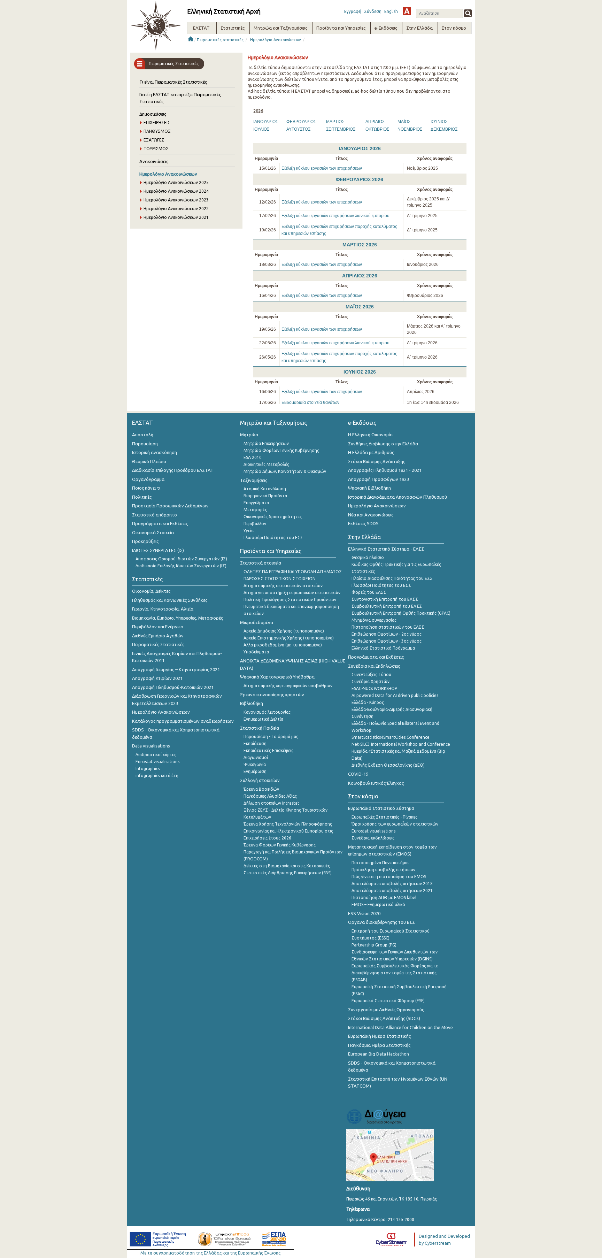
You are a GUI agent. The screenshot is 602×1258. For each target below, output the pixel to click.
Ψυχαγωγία (255, 764)
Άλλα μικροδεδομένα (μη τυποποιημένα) (283, 645)
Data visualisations (151, 745)
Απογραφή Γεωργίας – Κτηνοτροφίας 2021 (176, 669)
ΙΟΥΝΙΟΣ (439, 121)
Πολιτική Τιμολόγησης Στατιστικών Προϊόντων (290, 599)
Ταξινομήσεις (253, 480)
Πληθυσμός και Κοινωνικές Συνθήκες (169, 600)
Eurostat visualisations (157, 761)
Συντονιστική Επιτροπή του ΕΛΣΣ (385, 599)
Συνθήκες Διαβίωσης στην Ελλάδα (383, 443)
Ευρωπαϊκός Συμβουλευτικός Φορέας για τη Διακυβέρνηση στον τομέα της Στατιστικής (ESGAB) (395, 973)
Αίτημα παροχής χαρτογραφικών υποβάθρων (288, 685)
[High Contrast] (407, 11)
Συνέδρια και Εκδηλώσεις (374, 665)
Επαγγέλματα (256, 502)
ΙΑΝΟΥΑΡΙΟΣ (265, 121)
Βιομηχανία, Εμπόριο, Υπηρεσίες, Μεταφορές (177, 617)
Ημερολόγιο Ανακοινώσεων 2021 (176, 217)
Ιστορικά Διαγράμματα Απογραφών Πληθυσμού (397, 496)
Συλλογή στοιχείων (260, 780)
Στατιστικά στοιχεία (260, 562)
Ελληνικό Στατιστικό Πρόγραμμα (383, 648)
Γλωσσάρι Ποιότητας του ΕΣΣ (273, 537)
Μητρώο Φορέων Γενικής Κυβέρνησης (281, 450)
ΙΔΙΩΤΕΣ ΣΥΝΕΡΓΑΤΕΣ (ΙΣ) (158, 550)
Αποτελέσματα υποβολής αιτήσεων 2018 (392, 883)
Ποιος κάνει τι (146, 487)
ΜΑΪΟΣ (404, 121)
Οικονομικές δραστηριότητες (273, 516)
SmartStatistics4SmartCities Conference (391, 737)
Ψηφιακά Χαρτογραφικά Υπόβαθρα (277, 676)
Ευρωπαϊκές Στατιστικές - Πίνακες (384, 817)
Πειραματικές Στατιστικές (158, 644)
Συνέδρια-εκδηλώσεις (373, 838)
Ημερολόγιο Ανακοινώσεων (275, 40)
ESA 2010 (253, 457)
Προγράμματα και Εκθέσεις (160, 523)
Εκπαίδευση (255, 743)
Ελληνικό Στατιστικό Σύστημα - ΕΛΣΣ (386, 548)
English (391, 11)
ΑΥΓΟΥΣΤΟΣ (298, 129)
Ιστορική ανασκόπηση (154, 452)
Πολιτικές (142, 496)
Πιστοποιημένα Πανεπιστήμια (380, 862)
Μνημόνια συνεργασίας (374, 620)
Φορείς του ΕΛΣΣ (369, 592)
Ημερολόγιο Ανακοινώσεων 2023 (176, 200)
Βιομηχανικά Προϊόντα (265, 495)
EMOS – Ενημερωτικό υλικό (378, 904)
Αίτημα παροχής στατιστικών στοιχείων (283, 585)
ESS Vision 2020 (364, 913)
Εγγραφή (352, 11)
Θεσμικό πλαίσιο (368, 557)
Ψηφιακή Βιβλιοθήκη (369, 487)
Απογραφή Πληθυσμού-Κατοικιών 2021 (173, 687)
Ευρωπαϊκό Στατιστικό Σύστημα (381, 808)
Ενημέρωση (255, 771)
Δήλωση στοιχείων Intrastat (271, 803)
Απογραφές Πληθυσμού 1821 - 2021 (385, 470)
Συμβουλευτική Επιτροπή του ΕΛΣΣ (387, 606)
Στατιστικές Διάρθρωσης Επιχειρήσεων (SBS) (288, 872)
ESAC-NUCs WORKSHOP (374, 688)
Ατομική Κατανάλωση (265, 488)
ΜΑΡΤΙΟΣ (335, 121)
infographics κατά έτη (157, 775)
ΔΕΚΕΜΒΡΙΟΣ (444, 129)
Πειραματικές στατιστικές (220, 40)
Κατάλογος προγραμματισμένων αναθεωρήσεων (183, 721)
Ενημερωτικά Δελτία (263, 719)
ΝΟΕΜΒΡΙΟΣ (410, 129)
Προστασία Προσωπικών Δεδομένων (170, 505)
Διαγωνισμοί (256, 757)
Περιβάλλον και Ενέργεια (157, 626)
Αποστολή (142, 434)
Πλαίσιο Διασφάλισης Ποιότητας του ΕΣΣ (392, 578)
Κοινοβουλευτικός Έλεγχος (376, 783)
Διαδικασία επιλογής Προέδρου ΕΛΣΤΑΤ (173, 470)
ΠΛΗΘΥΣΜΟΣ (157, 131)
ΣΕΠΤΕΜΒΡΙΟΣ (340, 129)
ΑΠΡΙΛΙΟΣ (375, 121)
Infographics (148, 768)
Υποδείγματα (256, 652)
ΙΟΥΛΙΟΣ (261, 129)
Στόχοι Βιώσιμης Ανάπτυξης (376, 461)
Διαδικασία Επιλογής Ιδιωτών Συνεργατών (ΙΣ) (181, 565)
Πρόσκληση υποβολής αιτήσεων (383, 869)
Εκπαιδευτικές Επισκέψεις (268, 750)
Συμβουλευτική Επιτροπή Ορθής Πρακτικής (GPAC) (401, 613)
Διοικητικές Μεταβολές (266, 464)
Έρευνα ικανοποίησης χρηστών (272, 694)
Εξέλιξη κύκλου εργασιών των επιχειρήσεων (321, 168)
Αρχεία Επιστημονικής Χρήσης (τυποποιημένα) (289, 638)
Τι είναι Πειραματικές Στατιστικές (173, 81)
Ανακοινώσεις (153, 161)
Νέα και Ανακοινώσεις (370, 514)
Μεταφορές (255, 509)
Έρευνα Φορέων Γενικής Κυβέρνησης (280, 845)
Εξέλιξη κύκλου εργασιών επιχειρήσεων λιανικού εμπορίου (335, 215)
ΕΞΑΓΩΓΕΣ (154, 140)
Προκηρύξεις (145, 541)
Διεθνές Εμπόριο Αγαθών (158, 635)
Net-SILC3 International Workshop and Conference (401, 744)
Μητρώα (249, 434)
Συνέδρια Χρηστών (370, 681)
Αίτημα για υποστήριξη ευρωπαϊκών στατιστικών (292, 592)
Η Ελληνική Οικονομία (370, 434)
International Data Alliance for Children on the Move (400, 1027)
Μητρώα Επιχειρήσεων (266, 443)
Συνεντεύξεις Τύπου (371, 674)
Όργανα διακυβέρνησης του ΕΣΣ (381, 922)
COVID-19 (358, 774)
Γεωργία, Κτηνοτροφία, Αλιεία (162, 608)
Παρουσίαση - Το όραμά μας (271, 736)
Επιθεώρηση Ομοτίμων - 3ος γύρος (387, 641)
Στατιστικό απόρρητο (154, 514)
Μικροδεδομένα (256, 622)
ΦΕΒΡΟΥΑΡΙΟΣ (301, 121)
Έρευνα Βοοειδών (261, 789)
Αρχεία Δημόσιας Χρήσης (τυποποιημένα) (284, 631)
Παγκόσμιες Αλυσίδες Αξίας (270, 796)
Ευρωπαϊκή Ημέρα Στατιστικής (379, 1036)
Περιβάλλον (255, 523)
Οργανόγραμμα (148, 479)
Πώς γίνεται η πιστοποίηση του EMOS (389, 876)
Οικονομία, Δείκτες (151, 591)
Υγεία (249, 530)
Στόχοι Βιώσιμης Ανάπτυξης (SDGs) (384, 1018)
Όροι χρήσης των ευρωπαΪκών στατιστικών (395, 824)
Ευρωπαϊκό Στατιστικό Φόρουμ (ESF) (388, 1000)
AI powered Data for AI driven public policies (395, 695)
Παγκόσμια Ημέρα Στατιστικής (379, 1045)
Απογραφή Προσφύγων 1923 (378, 479)
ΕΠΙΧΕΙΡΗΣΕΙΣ (157, 122)
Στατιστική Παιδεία (259, 728)
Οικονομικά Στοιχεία (153, 532)
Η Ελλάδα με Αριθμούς (371, 452)
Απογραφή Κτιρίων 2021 (157, 678)
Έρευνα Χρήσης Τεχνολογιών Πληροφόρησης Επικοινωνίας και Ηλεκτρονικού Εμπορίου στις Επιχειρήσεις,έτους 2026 (288, 831)
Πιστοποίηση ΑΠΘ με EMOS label (384, 897)
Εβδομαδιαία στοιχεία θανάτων (310, 402)
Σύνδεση (372, 11)
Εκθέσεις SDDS (363, 523)
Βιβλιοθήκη (251, 703)
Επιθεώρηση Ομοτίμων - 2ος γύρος (387, 634)
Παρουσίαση (145, 443)
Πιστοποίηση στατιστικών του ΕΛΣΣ (388, 627)
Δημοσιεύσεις (152, 114)
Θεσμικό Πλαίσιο (149, 461)
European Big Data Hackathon (378, 1053)
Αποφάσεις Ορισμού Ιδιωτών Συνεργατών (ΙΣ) (181, 559)
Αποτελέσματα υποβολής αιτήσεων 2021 (392, 890)
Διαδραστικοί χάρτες (156, 754)
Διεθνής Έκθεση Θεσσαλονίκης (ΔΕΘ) (388, 765)
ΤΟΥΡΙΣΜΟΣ (156, 148)
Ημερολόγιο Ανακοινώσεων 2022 (176, 208)
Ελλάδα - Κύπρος (368, 702)
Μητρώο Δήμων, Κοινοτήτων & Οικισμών (285, 471)
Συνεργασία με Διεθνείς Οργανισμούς (386, 1009)
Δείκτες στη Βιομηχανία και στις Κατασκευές (287, 866)
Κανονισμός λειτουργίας (267, 712)
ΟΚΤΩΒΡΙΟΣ (377, 129)
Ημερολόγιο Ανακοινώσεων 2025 (176, 182)
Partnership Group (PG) (374, 945)
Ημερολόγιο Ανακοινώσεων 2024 (176, 191)
